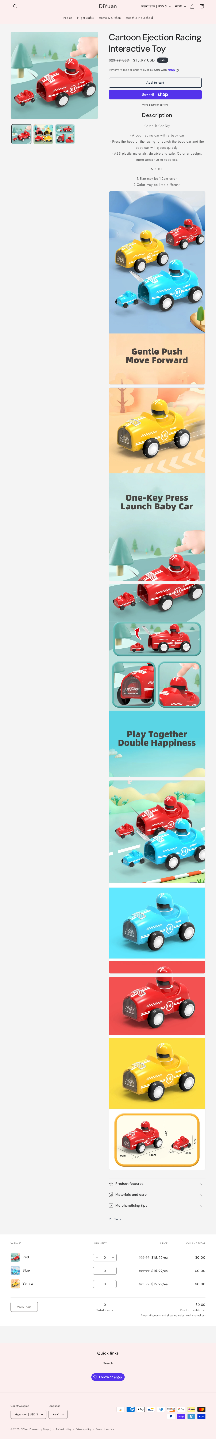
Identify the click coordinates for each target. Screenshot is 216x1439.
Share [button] (118, 1219)
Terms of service (105, 1429)
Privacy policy (84, 1429)
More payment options (155, 105)
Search (108, 1363)
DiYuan (24, 1429)
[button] (15, 6)
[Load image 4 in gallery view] (65, 134)
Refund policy (64, 1429)
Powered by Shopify (41, 1429)
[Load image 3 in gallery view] (43, 134)
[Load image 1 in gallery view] (21, 134)
